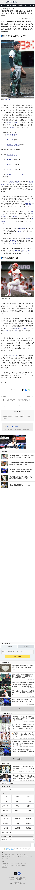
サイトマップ (15, 878)
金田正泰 (10, 140)
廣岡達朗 (17, 818)
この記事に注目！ (13, 390)
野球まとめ (4, 867)
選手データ (28, 5)
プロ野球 (4, 863)
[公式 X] (15, 873)
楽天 (15, 331)
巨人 (15, 122)
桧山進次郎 (13, 355)
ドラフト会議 (10, 863)
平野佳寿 (17, 251)
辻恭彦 (6, 828)
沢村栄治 (10, 122)
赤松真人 (10, 169)
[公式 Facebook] (19, 873)
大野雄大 (16, 216)
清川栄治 (13, 243)
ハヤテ (30, 856)
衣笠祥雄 (10, 154)
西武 (7, 184)
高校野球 (12, 865)
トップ (3, 5)
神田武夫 (28, 204)
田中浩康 (17, 328)
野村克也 (7, 99)
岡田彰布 (28, 818)
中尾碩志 (13, 127)
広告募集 (11, 879)
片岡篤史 (10, 144)
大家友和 (22, 228)
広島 (15, 154)
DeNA (24, 328)
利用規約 (21, 878)
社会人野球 (23, 865)
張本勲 (6, 818)
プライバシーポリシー (20, 879)
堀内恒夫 (28, 823)
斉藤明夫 (28, 238)
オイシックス (5, 858)
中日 (17, 182)
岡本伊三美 (10, 164)
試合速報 (20, 5)
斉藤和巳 (10, 174)
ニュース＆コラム (11, 5)
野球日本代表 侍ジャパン (21, 863)
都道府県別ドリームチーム (8, 415)
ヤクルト (10, 221)
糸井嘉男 (10, 159)
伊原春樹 (28, 828)
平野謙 (17, 823)
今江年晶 (6, 331)
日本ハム (17, 144)
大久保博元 (17, 828)
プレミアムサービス (13, 877)
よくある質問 (23, 877)
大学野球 (18, 865)
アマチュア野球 (5, 865)
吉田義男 (10, 135)
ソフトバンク (18, 174)
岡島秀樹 (13, 241)
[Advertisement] (17, 564)
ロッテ (20, 231)
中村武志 (11, 182)
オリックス (25, 251)
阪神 (15, 135)
